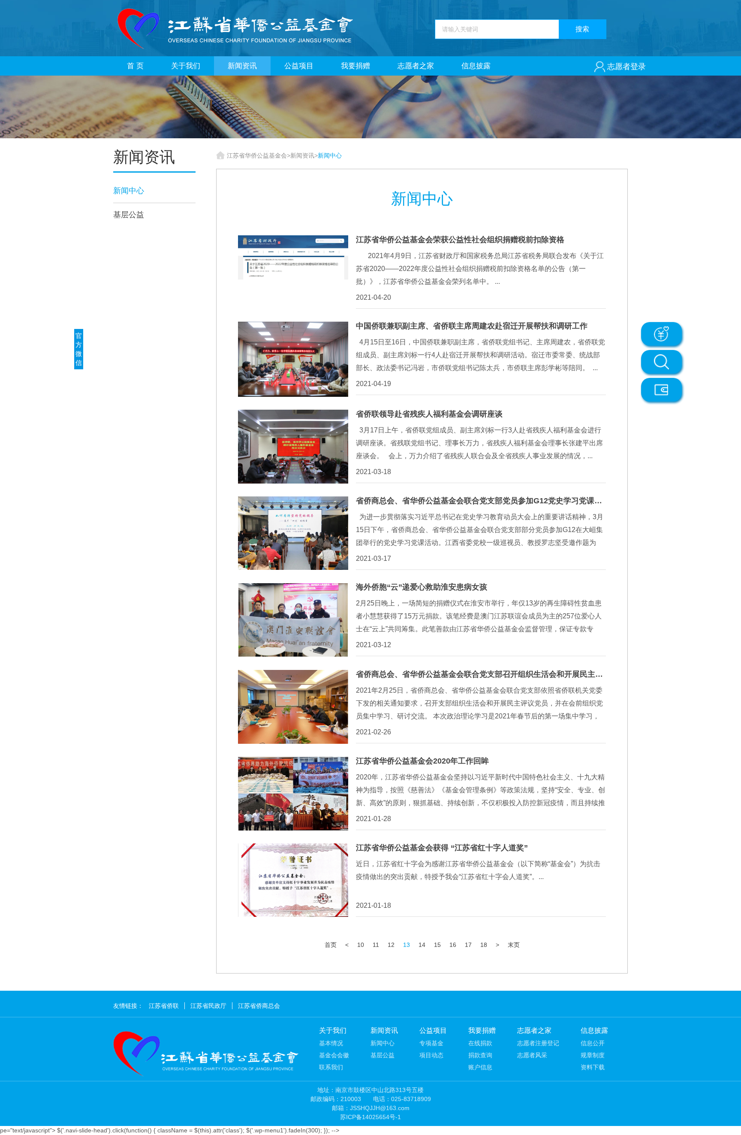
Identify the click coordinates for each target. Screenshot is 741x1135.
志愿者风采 (532, 1055)
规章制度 (593, 1055)
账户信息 (480, 1067)
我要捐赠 (355, 66)
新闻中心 (128, 190)
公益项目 (298, 66)
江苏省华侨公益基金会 (257, 155)
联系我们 (331, 1067)
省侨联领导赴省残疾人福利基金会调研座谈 (429, 414)
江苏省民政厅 (208, 1005)
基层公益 (128, 214)
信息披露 (476, 66)
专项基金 (431, 1043)
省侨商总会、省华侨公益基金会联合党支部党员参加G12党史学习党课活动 (483, 500)
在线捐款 (480, 1043)
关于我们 (185, 66)
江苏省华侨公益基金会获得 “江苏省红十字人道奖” (442, 847)
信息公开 (593, 1043)
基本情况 (331, 1043)
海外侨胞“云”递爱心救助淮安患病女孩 (421, 587)
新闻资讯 (242, 66)
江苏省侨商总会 (259, 1005)
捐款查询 (480, 1055)
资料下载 (593, 1067)
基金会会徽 (334, 1055)
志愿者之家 (416, 66)
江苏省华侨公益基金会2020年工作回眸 (422, 761)
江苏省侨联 (164, 1005)
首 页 (135, 66)
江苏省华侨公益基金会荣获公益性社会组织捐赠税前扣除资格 (460, 239)
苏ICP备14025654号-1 (370, 1117)
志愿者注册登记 (538, 1043)
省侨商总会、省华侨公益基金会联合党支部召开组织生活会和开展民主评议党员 (491, 674)
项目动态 (431, 1055)
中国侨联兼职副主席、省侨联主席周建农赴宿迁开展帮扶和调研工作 (471, 326)
